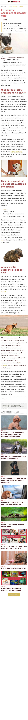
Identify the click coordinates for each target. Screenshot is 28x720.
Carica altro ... (14, 595)
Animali (3, 430)
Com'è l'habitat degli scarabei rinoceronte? (12, 525)
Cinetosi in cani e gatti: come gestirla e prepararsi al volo (12, 503)
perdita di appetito (16, 151)
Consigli (3, 454)
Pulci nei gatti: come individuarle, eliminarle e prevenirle (13, 457)
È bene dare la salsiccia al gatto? (13, 568)
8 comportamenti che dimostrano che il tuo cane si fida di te (14, 547)
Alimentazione (4, 6)
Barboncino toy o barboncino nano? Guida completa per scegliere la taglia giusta (12, 435)
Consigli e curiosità (18, 6)
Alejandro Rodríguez (12, 59)
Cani (11, 6)
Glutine (5, 209)
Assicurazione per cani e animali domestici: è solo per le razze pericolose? (13, 480)
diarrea (3, 291)
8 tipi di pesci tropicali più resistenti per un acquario (11, 589)
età (7, 123)
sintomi (3, 240)
